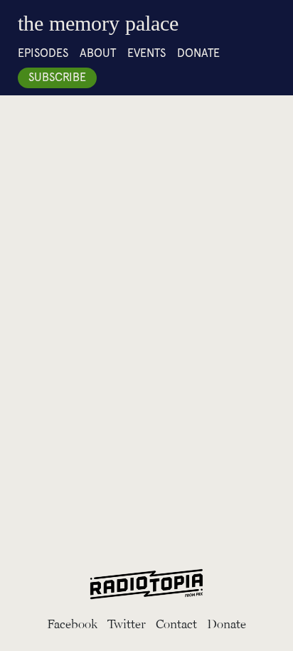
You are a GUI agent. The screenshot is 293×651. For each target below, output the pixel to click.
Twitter (126, 623)
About (98, 53)
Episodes (43, 53)
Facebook (72, 623)
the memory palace (98, 23)
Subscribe (57, 77)
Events (146, 53)
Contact (176, 623)
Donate (198, 53)
